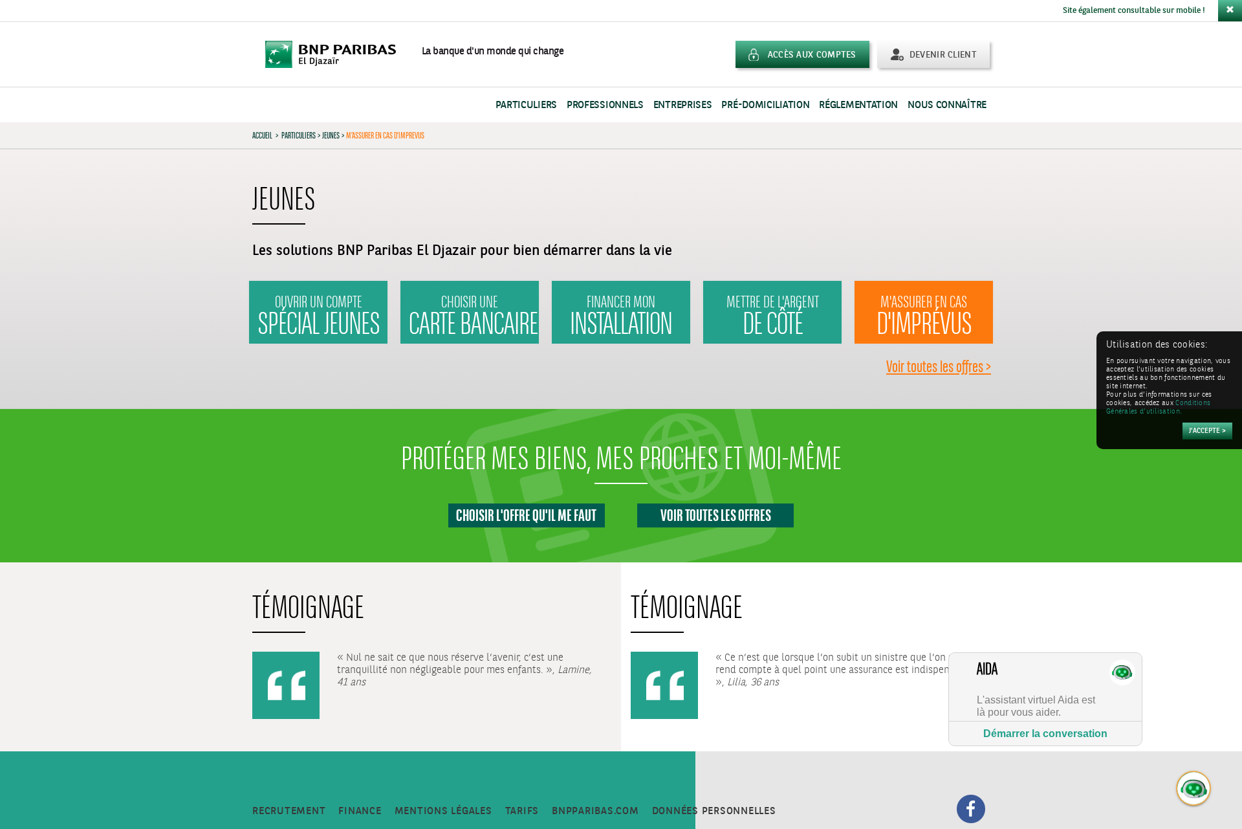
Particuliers (526, 105)
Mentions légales (443, 811)
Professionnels (605, 105)
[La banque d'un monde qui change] (337, 54)
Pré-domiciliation (765, 105)
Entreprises (682, 105)
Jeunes (331, 135)
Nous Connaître (947, 105)
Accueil (262, 135)
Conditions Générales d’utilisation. (1158, 407)
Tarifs (522, 811)
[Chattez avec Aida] (1194, 789)
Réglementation (858, 105)
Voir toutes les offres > (938, 366)
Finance (359, 811)
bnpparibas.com (595, 811)
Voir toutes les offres (715, 515)
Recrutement (288, 811)
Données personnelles (714, 811)
